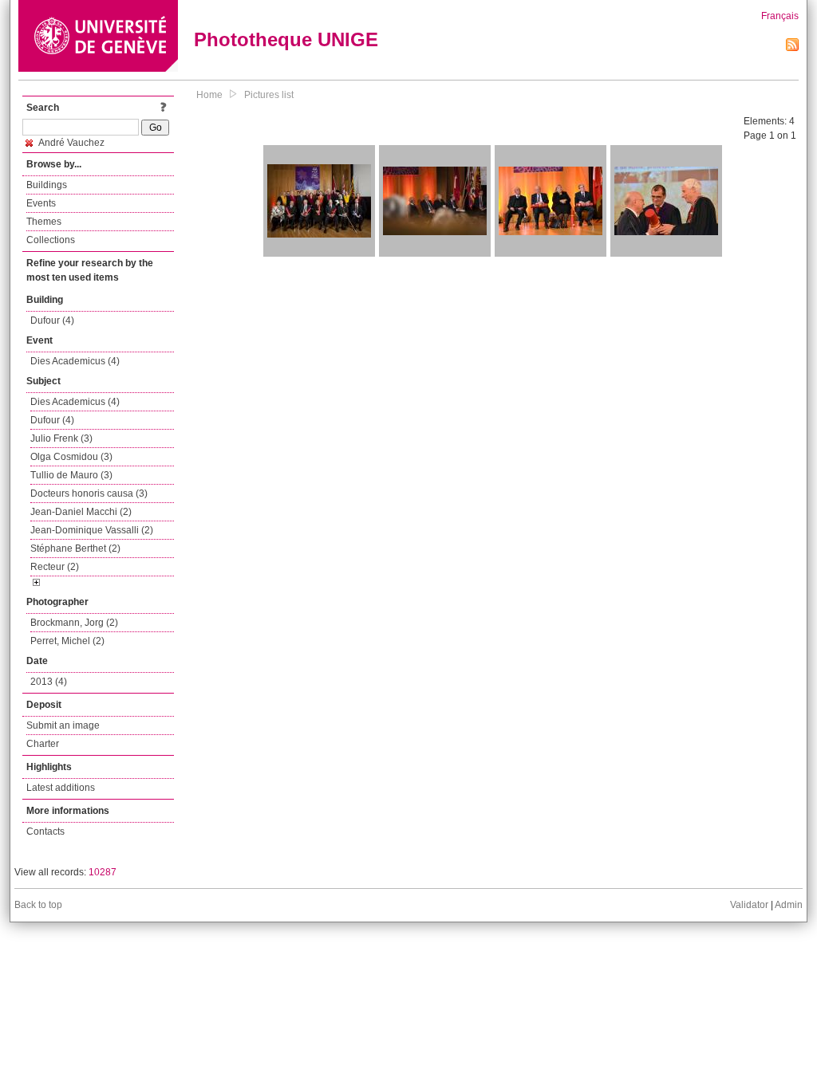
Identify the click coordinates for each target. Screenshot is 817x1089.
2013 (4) (48, 681)
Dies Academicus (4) (75, 361)
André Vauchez (71, 142)
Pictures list (269, 94)
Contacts (45, 831)
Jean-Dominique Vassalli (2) (91, 530)
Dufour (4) (52, 320)
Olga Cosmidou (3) (71, 456)
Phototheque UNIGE (286, 39)
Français (780, 16)
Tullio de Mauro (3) (71, 475)
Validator (749, 904)
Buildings (46, 185)
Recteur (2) (54, 566)
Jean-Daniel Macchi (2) (81, 511)
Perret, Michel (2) (67, 641)
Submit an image (63, 725)
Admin (789, 904)
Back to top (38, 904)
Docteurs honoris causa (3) (89, 493)
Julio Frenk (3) (61, 438)
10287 (102, 872)
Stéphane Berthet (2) (75, 548)
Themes (43, 221)
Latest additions (60, 787)
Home (209, 94)
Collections (50, 240)
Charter (42, 743)
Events (41, 203)
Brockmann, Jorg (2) (74, 622)
